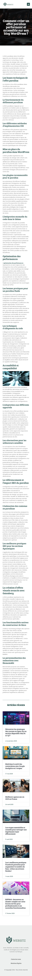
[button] (28, 4)
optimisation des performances (13, 263)
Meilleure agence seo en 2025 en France (14, 798)
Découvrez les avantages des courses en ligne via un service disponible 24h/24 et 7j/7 (15, 732)
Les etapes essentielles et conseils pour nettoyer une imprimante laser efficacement (16, 830)
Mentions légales (16, 963)
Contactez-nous (16, 959)
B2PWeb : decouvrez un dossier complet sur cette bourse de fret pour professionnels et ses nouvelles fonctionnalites (15, 903)
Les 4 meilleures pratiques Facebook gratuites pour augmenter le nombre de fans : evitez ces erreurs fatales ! (15, 866)
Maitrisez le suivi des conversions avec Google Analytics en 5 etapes (15, 766)
